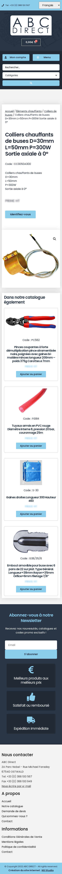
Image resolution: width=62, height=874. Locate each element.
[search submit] (31, 83)
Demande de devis (14, 811)
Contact (7, 821)
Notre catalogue (12, 806)
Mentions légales (12, 842)
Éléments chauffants (29, 111)
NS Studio (48, 870)
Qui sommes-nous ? (14, 816)
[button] (31, 374)
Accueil (9, 111)
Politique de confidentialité (19, 847)
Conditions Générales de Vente (22, 837)
